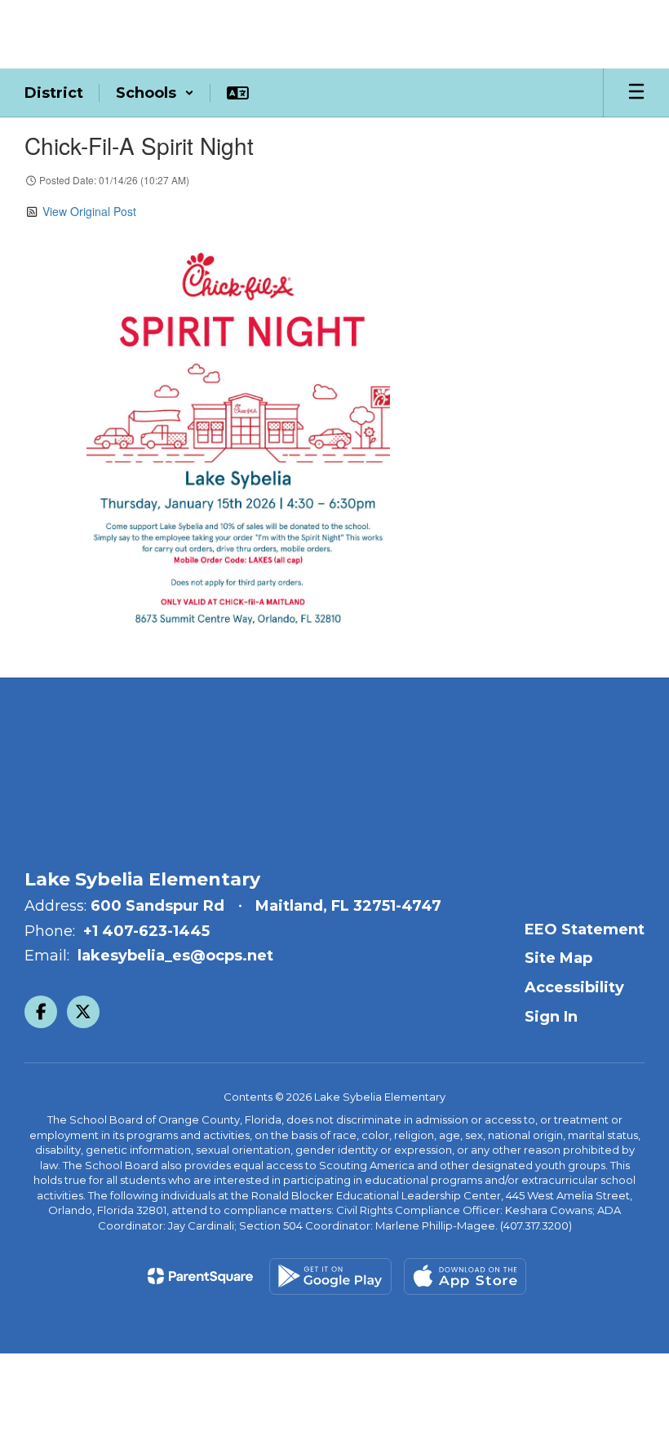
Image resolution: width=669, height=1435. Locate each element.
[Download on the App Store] (465, 1276)
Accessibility (574, 987)
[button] (155, 92)
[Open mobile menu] (636, 92)
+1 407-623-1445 (146, 931)
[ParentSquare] (200, 1276)
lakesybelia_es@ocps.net (175, 956)
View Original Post (89, 211)
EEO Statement (585, 929)
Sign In (551, 1017)
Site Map (558, 958)
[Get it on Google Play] (330, 1276)
